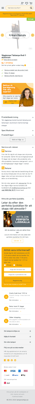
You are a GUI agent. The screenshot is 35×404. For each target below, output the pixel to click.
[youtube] (15, 360)
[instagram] (8, 360)
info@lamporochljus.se (19, 188)
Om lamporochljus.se (12, 331)
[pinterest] (12, 360)
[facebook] (5, 360)
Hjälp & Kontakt (10, 337)
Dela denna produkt (10, 60)
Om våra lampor (10, 342)
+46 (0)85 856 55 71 (9, 190)
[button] (17, 14)
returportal (22, 183)
